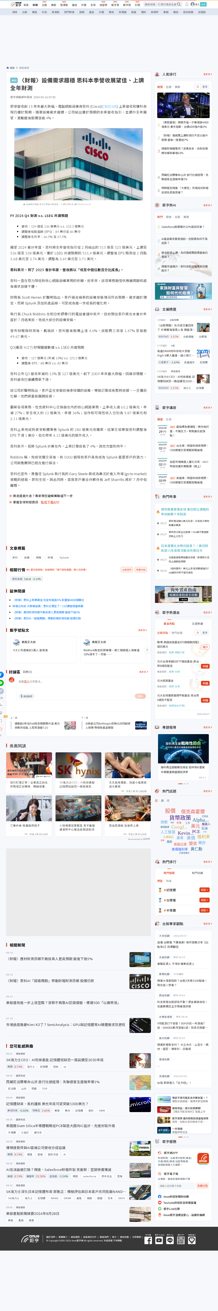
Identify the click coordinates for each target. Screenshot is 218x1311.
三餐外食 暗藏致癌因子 (25, 825)
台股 (44, 5)
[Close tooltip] (29, 729)
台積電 (171, 900)
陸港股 (64, 5)
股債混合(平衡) (177, 705)
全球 (93, 5)
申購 (205, 666)
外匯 (83, 5)
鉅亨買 (115, 5)
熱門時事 (69, 12)
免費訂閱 (202, 1185)
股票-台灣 (174, 671)
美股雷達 (24, 67)
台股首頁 (127, 569)
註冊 (203, 4)
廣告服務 (75, 1237)
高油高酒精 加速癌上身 (124, 825)
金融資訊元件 (89, 1237)
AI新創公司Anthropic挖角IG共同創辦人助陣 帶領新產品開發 (107, 725)
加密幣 (103, 5)
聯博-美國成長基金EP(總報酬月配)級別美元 (178, 644)
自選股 (202, 12)
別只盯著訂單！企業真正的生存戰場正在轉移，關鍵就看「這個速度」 (29, 784)
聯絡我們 (104, 1237)
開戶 (205, 647)
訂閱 (137, 5)
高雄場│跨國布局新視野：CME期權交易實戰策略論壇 (189, 480)
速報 (81, 12)
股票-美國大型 (176, 652)
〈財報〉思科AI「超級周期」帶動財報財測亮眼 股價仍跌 (47, 618)
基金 (74, 5)
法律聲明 (136, 1237)
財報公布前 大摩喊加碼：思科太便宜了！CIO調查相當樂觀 (48, 606)
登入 (197, 4)
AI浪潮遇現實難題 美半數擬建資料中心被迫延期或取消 (77, 827)
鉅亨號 (127, 5)
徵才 (114, 1237)
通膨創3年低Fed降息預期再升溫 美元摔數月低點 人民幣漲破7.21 (37, 725)
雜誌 (175, 12)
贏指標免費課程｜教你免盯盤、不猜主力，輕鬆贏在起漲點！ (189, 431)
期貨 (111, 12)
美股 (53, 5)
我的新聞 (188, 12)
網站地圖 (124, 1237)
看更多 (141, 630)
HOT (172, 426)
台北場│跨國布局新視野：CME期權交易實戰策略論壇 (189, 447)
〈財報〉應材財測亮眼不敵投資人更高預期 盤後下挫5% (46, 612)
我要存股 (141, 569)
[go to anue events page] (187, 4)
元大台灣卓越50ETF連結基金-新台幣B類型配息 (178, 663)
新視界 (155, 12)
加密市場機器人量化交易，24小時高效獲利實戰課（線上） (189, 464)
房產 (133, 12)
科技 (44, 12)
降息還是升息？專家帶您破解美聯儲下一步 (43, 495)
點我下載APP (50, 502)
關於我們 (50, 1237)
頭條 (14, 12)
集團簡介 (63, 1237)
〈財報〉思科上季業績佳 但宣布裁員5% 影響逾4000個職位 (48, 600)
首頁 (26, 5)
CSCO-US (109, 106)
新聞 (35, 5)
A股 (173, 345)
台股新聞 (174, 320)
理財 (143, 12)
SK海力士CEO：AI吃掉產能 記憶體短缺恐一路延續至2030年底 (77, 784)
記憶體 (171, 890)
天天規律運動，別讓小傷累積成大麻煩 (128, 784)
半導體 (171, 910)
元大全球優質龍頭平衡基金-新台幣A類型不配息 (178, 697)
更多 (205, 86)
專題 (165, 12)
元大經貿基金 (165, 680)
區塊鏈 (122, 12)
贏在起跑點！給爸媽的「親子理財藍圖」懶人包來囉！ (59, 569)
